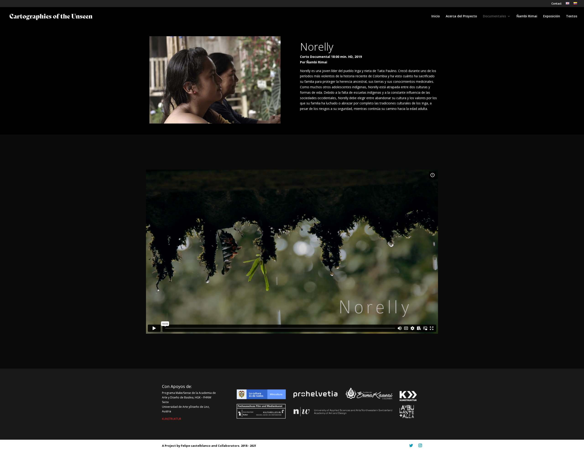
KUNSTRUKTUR (171, 419)
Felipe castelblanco (196, 446)
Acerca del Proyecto (461, 16)
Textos (571, 16)
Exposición (551, 16)
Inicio (435, 16)
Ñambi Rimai (526, 16)
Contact (556, 3)
